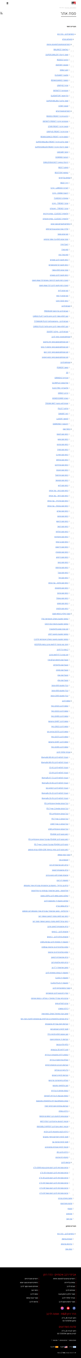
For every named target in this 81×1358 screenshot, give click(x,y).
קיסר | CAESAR (62, 152)
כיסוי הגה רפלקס (62, 531)
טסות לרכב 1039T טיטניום (58, 741)
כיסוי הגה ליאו (63, 485)
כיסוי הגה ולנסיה (62, 608)
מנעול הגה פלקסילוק (60, 665)
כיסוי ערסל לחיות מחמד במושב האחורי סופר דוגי (50, 921)
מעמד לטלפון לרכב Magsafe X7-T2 (55, 777)
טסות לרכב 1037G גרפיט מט (57, 731)
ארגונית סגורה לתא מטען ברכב (57, 875)
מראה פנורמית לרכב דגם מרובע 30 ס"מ (53, 1177)
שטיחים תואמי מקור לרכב (60, 336)
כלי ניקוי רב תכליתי (61, 1070)
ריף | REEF (64, 182)
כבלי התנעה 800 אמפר (59, 690)
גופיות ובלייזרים (64, 177)
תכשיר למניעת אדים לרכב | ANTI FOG (54, 1121)
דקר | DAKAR (63, 413)
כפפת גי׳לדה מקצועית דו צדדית (56, 1054)
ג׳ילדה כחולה (63, 1111)
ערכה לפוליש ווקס (61, 1003)
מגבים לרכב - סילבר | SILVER (57, 331)
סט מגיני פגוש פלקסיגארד (58, 629)
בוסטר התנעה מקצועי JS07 (58, 634)
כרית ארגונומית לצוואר (60, 870)
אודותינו (69, 1213)
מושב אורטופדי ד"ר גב (60, 967)
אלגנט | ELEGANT (61, 75)
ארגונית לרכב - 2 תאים (60, 931)
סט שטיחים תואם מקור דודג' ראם (56, 352)
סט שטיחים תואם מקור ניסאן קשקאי (55, 357)
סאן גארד (64, 249)
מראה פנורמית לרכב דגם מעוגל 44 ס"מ (53, 1183)
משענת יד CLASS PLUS (59, 983)
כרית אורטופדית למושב (59, 957)
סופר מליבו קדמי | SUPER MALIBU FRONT (52, 141)
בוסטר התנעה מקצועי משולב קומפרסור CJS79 (51, 639)
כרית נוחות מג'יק (62, 906)
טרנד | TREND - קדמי (60, 203)
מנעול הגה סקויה (62, 670)
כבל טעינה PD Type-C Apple (57, 808)
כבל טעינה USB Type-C (59, 824)
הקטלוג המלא (67, 39)
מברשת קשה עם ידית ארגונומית (56, 1024)
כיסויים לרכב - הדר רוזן (70, 7)
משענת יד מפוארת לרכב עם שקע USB (54, 942)
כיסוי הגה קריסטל (61, 475)
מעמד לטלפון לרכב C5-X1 (58, 767)
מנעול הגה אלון (62, 680)
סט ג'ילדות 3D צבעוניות (59, 1049)
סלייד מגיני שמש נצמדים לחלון (57, 229)
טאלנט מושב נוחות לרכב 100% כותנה (54, 895)
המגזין (70, 1208)
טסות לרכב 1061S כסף (59, 726)
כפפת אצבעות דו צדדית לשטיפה (56, 1095)
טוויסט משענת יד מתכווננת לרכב (56, 900)
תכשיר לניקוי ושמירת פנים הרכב (56, 1147)
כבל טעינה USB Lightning (58, 829)
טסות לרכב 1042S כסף (59, 706)
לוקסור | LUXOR (62, 418)
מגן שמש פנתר (62, 234)
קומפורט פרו (63, 859)
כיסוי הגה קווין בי (62, 454)
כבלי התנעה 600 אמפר (59, 685)
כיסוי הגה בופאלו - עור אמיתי (57, 506)
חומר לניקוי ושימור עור (60, 1142)
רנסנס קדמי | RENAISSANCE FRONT (54, 136)
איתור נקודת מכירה (65, 1198)
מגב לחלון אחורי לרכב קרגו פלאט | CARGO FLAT (50, 316)
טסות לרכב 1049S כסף (59, 716)
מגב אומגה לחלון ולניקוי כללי (57, 1034)
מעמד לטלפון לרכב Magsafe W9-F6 (54, 762)
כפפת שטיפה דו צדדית (59, 1090)
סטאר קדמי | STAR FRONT (58, 126)
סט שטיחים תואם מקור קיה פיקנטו (55, 341)
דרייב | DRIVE (63, 393)
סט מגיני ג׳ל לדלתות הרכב (58, 654)
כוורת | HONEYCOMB (60, 398)
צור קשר (69, 1218)
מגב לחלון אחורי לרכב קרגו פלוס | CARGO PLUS (50, 326)
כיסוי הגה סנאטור (61, 480)
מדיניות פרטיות (66, 1244)
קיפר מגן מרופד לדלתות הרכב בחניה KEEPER (51, 644)
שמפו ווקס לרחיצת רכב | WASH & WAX (53, 1116)
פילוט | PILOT (63, 408)
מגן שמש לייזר (63, 290)
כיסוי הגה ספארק (62, 552)
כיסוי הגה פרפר (62, 593)
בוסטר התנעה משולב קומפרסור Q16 (54, 618)
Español (52, 1347)
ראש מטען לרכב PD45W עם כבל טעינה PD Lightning (48, 839)
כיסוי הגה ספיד (62, 449)
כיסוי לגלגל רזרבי (62, 300)
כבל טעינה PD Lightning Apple (56, 803)
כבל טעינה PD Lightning (58, 813)
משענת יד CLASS (61, 977)
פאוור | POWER (62, 367)
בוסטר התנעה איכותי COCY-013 (56, 624)
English (62, 1347)
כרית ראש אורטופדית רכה (58, 865)
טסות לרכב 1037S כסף (59, 736)
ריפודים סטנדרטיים (63, 111)
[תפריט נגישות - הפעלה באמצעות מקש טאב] (1, 13)
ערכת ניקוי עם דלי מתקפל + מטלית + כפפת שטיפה (49, 998)
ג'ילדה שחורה (63, 1008)
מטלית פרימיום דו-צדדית (59, 1059)
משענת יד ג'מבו (62, 880)
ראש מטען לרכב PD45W (59, 834)
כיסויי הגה (66, 429)
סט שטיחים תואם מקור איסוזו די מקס (54, 347)
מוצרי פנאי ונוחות (64, 854)
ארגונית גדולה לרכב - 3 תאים (57, 936)
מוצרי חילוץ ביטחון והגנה (61, 613)
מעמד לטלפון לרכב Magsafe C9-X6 (55, 783)
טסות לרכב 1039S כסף (59, 747)
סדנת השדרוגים (66, 1203)
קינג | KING (64, 70)
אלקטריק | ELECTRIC (60, 388)
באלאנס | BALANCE (61, 49)
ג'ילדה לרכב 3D (62, 1152)
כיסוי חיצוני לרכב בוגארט (59, 275)
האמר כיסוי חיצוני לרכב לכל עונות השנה (53, 285)
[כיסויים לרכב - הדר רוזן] (74, 3)
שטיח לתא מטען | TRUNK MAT (56, 403)
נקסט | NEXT (63, 167)
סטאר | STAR (63, 106)
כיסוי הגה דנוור (62, 526)
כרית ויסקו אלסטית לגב (59, 962)
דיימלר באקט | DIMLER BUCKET (55, 162)
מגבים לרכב (65, 306)
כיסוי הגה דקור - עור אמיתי (58, 495)
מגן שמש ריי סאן (62, 295)
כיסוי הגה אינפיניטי (61, 536)
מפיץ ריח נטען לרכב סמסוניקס (57, 993)
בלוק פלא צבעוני (62, 1044)
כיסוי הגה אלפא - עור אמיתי (58, 583)
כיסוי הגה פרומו (62, 444)
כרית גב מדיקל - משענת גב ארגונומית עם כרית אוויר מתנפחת (46, 885)
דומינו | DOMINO (61, 157)
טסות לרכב (66, 700)
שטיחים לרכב (65, 362)
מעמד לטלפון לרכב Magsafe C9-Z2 (55, 793)
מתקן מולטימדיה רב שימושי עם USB (54, 947)
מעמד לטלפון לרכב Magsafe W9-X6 (54, 757)
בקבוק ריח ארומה (61, 1157)
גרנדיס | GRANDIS (61, 377)
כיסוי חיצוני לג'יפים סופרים (58, 265)
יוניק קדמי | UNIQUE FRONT (57, 131)
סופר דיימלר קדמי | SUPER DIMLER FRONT (51, 147)
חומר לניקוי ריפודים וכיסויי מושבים (55, 1136)
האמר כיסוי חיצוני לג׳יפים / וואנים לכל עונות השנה (50, 280)
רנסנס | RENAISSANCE (59, 80)
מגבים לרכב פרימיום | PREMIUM (56, 311)
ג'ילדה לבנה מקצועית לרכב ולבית (56, 1131)
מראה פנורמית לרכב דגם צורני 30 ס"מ (54, 1172)
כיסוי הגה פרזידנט (61, 465)
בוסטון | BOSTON (61, 172)
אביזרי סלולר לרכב (63, 752)
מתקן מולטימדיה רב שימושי (58, 952)
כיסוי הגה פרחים (62, 459)
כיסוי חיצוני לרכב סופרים (59, 259)
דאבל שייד (64, 244)
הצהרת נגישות (67, 1238)
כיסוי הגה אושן (63, 439)
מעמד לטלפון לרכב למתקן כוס (57, 788)
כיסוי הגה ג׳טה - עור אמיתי (58, 490)
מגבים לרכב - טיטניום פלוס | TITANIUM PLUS (51, 321)
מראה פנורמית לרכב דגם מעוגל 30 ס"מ (53, 1193)
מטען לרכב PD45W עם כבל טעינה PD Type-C (51, 844)
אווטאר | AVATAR (62, 65)
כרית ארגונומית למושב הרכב (57, 926)
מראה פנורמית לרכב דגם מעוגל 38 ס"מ (53, 1188)
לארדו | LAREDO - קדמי (59, 188)
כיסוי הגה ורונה (62, 516)
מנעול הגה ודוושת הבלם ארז (58, 659)
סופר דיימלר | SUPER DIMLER (56, 54)
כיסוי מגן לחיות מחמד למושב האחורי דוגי (53, 916)
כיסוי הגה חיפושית (61, 588)
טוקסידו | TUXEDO (61, 198)
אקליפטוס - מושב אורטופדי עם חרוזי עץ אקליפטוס (49, 890)
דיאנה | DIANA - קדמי (60, 193)
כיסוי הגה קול (63, 577)
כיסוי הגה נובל (63, 572)
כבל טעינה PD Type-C (59, 818)
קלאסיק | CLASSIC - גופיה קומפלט (55, 218)
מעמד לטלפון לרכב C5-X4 (58, 772)
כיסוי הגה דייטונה (61, 547)
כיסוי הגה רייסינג (62, 557)
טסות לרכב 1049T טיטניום (58, 721)
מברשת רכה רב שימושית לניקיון (56, 1065)
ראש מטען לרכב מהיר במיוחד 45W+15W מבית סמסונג (48, 849)
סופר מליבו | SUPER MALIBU (57, 100)
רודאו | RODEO (62, 59)
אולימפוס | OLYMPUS (60, 382)
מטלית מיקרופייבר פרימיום (58, 1080)
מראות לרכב (65, 1162)
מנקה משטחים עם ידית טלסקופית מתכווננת (52, 1100)
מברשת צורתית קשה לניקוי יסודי (56, 1106)
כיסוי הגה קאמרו (62, 470)
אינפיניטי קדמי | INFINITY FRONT (55, 121)
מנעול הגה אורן (62, 675)
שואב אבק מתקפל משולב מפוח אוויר (54, 1013)
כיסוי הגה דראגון (62, 521)
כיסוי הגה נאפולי (62, 598)
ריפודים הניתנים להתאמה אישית (58, 44)
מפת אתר (68, 1249)
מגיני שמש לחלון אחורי (60, 270)
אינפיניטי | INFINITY (60, 90)
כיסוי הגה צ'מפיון (62, 541)
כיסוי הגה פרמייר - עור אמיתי (57, 500)
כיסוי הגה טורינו (62, 511)
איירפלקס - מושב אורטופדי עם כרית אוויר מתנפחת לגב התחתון (45, 911)
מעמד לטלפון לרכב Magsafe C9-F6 (55, 798)
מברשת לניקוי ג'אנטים (60, 1075)
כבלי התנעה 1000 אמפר (59, 695)
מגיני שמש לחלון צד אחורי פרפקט (56, 239)
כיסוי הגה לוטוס (62, 434)
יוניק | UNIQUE (62, 85)
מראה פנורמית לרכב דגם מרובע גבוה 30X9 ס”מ (50, 1167)
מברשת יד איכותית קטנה (59, 1039)
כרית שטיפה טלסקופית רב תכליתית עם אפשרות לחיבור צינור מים (44, 1018)
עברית (71, 1347)
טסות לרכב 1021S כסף (59, 711)
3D (67, 372)
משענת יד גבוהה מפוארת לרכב (57, 972)
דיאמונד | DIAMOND (60, 424)
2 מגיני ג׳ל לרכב (62, 649)
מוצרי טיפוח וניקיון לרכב (61, 988)
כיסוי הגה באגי (63, 562)
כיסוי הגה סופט (62, 603)
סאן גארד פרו (63, 254)
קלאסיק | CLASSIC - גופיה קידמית (55, 213)
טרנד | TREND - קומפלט (59, 208)
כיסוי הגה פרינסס (62, 567)
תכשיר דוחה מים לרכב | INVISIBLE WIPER (52, 1126)
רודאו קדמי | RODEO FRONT (57, 116)
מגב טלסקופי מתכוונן (60, 1085)
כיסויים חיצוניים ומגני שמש (60, 224)
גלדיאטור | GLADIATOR (59, 95)
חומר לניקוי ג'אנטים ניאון (59, 1029)
